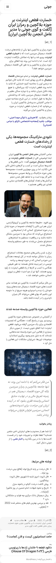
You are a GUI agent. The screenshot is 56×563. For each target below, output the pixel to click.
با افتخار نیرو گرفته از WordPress (39, 559)
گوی (30, 526)
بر (32, 523)
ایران (44, 523)
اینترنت (38, 523)
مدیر (26, 526)
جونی (48, 7)
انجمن (49, 523)
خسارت (11, 523)
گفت (35, 526)
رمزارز (50, 526)
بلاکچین (27, 523)
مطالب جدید (19, 520)
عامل (45, 526)
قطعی (40, 526)
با (34, 523)
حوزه (16, 523)
